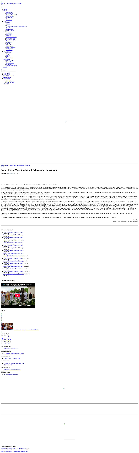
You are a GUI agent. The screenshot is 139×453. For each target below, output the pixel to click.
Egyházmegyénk (10, 60)
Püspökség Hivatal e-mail (13, 448)
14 (7, 339)
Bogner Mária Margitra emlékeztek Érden (13, 255)
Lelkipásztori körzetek (11, 37)
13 (5, 339)
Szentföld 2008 (9, 29)
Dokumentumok (10, 40)
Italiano (20, 3)
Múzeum (8, 55)
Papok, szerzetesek (10, 38)
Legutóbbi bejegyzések (11, 14)
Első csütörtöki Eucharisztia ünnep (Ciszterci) (13, 353)
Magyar (2, 3)
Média (4, 21)
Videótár (8, 24)
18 (2, 341)
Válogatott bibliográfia (11, 65)
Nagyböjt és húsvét (10, 81)
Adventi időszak (10, 82)
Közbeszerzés (9, 48)
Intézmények (9, 34)
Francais (16, 3)
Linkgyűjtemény (10, 46)
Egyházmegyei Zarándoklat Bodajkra (12, 369)
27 (5, 343)
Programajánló (9, 12)
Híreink (5, 9)
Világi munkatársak (10, 39)
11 (2, 339)
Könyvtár (8, 54)
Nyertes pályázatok (10, 47)
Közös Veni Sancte (7, 364)
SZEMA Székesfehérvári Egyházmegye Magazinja (16, 26)
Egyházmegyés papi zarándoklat (10, 348)
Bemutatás (8, 52)
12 (4, 339)
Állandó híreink (10, 16)
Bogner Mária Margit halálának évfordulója (20, 165)
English (6, 3)
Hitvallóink (9, 64)
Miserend (8, 44)
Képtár (7, 22)
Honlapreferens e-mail (24, 448)
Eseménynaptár (9, 17)
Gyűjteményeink (7, 51)
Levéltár (8, 56)
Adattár (5, 31)
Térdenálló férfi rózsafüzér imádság (11, 358)
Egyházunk (9, 33)
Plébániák (8, 35)
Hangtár (8, 27)
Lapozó (5, 67)
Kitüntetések (9, 42)
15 (8, 339)
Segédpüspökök (10, 63)
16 (10, 339)
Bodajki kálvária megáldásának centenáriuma (13, 363)
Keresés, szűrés (9, 18)
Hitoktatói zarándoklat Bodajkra (10, 374)
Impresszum (3, 448)
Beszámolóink (9, 13)
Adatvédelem (9, 50)
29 (8, 343)
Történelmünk (6, 59)
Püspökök (8, 61)
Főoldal (2, 165)
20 (5, 341)
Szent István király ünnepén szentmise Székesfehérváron (26, 329)
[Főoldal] (1, 2)
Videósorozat (9, 57)
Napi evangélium (10, 30)
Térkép (8, 43)
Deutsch (11, 3)
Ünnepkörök (9, 20)
